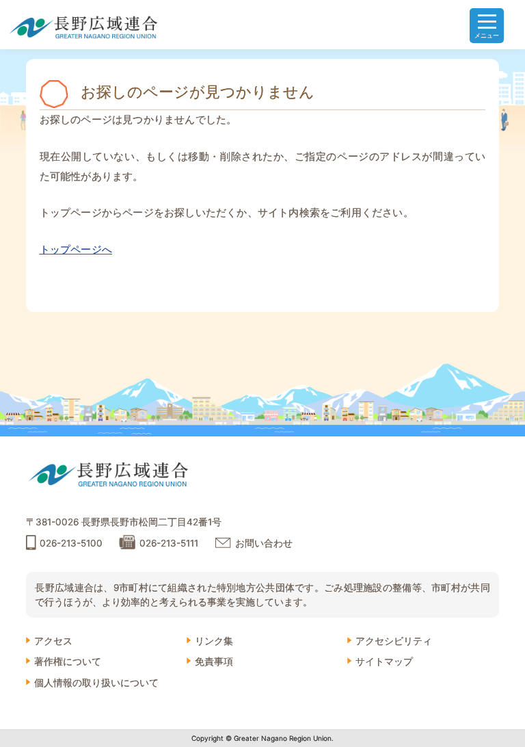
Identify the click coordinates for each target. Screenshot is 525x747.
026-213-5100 (71, 543)
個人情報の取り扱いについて (96, 682)
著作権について (67, 661)
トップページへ (76, 249)
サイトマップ (384, 661)
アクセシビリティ (393, 640)
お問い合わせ (264, 543)
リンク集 (214, 640)
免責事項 (214, 661)
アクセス (53, 640)
